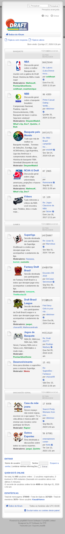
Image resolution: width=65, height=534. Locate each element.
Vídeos (28, 196)
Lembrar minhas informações (25, 466)
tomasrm (30, 292)
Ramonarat (47, 182)
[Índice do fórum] (32, 30)
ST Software (34, 523)
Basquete (18, 51)
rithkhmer (50, 109)
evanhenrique (29, 89)
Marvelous (50, 244)
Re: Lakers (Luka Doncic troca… (48, 71)
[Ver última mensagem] (44, 79)
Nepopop (30, 259)
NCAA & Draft (31, 170)
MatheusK (31, 83)
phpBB (23, 521)
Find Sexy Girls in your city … (48, 308)
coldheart (17, 89)
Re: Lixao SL (48, 241)
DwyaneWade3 (33, 121)
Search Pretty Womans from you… (49, 412)
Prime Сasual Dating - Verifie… (48, 103)
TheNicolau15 (19, 294)
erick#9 (49, 150)
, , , (44, 176)
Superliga (29, 235)
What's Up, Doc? (21, 124)
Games (16, 224)
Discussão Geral (22, 393)
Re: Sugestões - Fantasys (48, 371)
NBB (26, 93)
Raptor (27, 428)
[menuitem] (45, 16)
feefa (48, 445)
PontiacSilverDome (22, 86)
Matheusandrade (30, 327)
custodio (25, 262)
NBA (26, 61)
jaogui (29, 324)
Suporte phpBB (38, 526)
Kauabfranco (38, 499)
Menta (27, 371)
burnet (16, 262)
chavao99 (17, 327)
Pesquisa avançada (50, 9)
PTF (44, 523)
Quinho (33, 124)
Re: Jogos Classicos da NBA (48, 206)
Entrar (9, 459)
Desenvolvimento (22, 362)
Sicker (49, 211)
